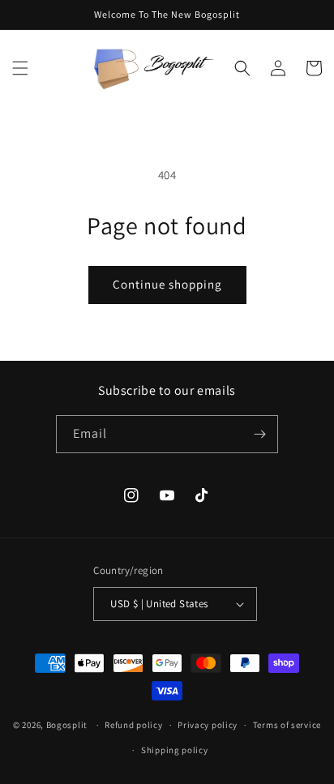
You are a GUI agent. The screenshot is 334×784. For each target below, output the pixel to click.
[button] (20, 68)
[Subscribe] (259, 434)
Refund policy (133, 724)
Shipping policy (174, 750)
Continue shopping (167, 284)
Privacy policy (208, 724)
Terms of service (287, 724)
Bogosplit (67, 724)
